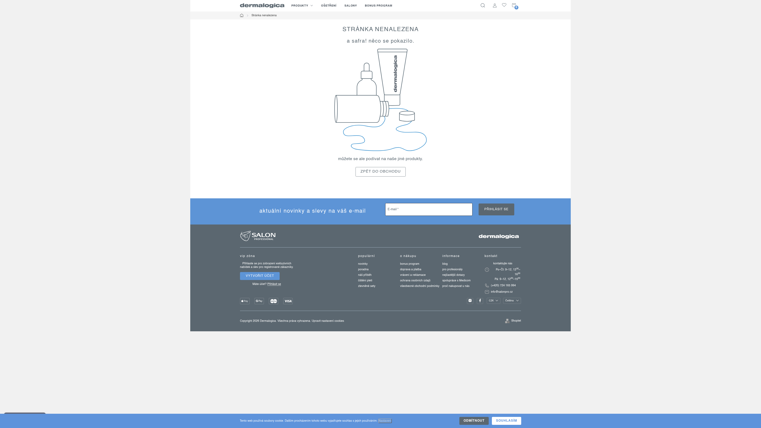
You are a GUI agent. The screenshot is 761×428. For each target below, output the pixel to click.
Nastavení (385, 420)
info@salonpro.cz (502, 291)
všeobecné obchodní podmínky (419, 286)
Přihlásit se (496, 209)
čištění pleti (365, 280)
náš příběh (365, 275)
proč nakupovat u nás (455, 286)
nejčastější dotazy (453, 275)
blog (445, 264)
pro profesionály (452, 269)
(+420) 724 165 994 (503, 285)
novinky (363, 264)
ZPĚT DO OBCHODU (380, 171)
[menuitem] (302, 5)
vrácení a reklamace (413, 275)
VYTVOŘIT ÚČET (260, 276)
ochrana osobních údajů (415, 280)
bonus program (409, 264)
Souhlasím (506, 420)
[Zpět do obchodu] (380, 100)
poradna (363, 269)
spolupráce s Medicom (456, 280)
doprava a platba (410, 269)
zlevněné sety (366, 286)
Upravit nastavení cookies (328, 321)
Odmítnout (474, 420)
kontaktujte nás (502, 263)
